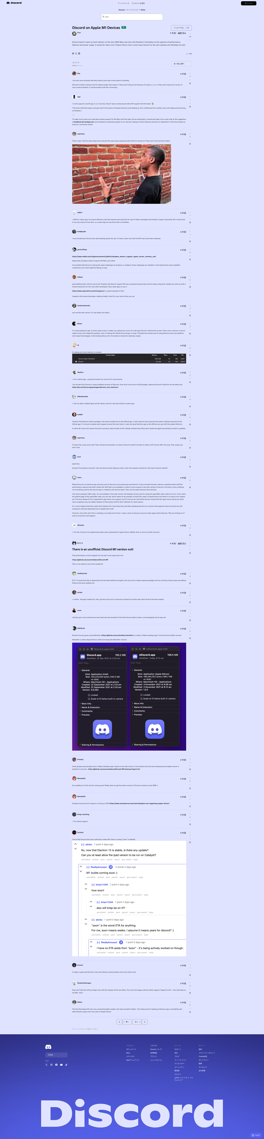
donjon (79, 592)
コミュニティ (179, 1067)
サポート (177, 1049)
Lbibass (80, 277)
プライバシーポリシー (207, 1053)
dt (78, 345)
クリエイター (179, 1063)
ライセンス (203, 1067)
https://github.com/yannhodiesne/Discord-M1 (90, 560)
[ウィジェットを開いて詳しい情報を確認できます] (256, 1135)
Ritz (78, 73)
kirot (79, 457)
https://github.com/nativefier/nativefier (117, 635)
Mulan (79, 323)
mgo (79, 97)
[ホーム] (14, 3)
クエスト (177, 1074)
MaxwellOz (81, 778)
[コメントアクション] (190, 83)
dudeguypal (81, 231)
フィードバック (123, 3)
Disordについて (156, 1049)
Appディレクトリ (132, 1060)
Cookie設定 (203, 1056)
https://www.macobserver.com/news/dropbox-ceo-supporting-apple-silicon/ (139, 803)
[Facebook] (73, 53)
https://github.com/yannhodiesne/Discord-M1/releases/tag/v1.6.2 (114, 769)
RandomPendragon (84, 983)
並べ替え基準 (179, 64)
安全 (176, 1053)
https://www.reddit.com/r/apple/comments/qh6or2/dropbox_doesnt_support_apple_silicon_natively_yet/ (114, 256)
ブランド (153, 1056)
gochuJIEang (82, 249)
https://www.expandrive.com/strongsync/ (88, 291)
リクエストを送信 (138, 3)
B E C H (80, 543)
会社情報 (202, 1070)
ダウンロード (131, 1049)
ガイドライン (204, 1060)
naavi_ (79, 477)
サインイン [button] (249, 3)
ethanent (80, 525)
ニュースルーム (156, 1060)
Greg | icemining (83, 814)
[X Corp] (76, 53)
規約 (200, 1049)
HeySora (80, 372)
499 (190, 54)
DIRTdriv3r (81, 628)
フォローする (179, 28)
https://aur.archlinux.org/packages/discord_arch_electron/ (95, 387)
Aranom (80, 965)
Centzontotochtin (83, 305)
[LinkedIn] (79, 53)
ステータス (130, 1056)
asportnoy (81, 134)
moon (79, 610)
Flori (79, 33)
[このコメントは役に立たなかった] (190, 80)
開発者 (176, 1070)
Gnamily (80, 759)
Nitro (128, 1053)
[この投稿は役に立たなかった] (190, 40)
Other (143, 10)
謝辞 (200, 1063)
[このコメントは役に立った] (190, 73)
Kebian (79, 1002)
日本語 (50, 1055)
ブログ (176, 1056)
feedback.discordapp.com (84, 122)
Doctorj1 (80, 832)
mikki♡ (79, 212)
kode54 (80, 414)
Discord (122, 10)
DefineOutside (82, 396)
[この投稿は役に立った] (190, 33)
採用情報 (153, 1053)
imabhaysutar (82, 573)
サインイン (75, 1029)
